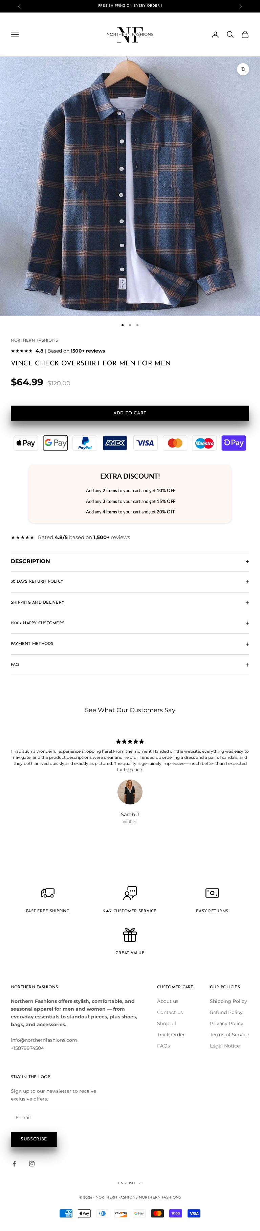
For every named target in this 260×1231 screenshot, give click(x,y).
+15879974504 (27, 1048)
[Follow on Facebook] (14, 1163)
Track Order (171, 1035)
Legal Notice (225, 1046)
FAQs (163, 1046)
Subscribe (34, 1139)
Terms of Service (229, 1035)
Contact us (170, 1012)
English (126, 1183)
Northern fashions (34, 341)
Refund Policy (226, 1012)
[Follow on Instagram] (31, 1163)
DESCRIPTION (30, 561)
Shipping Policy (228, 1001)
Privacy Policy (226, 1023)
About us (167, 1001)
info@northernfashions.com (44, 1040)
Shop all (166, 1023)
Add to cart (130, 413)
